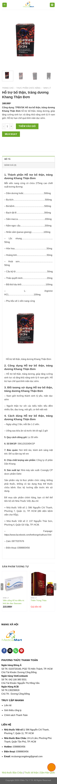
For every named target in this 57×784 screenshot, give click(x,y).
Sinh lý (47, 88)
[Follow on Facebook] (4, 650)
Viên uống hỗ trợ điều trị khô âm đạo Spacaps (13, 601)
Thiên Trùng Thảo (38, 600)
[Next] (50, 42)
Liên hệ (7, 705)
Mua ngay (11, 134)
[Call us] (15, 650)
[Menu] (4, 5)
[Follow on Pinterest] (21, 650)
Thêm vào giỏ (27, 126)
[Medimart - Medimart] (28, 5)
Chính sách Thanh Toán (16, 715)
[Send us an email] (10, 650)
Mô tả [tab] (7, 159)
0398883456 (19, 746)
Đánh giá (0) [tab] (10, 165)
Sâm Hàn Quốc (47, 772)
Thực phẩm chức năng (28, 88)
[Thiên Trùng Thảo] (42, 584)
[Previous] (6, 42)
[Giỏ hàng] (52, 5)
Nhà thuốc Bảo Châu (12, 772)
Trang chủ (8, 88)
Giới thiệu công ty (12, 710)
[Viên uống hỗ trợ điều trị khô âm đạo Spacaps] (14, 584)
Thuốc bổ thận (31, 772)
